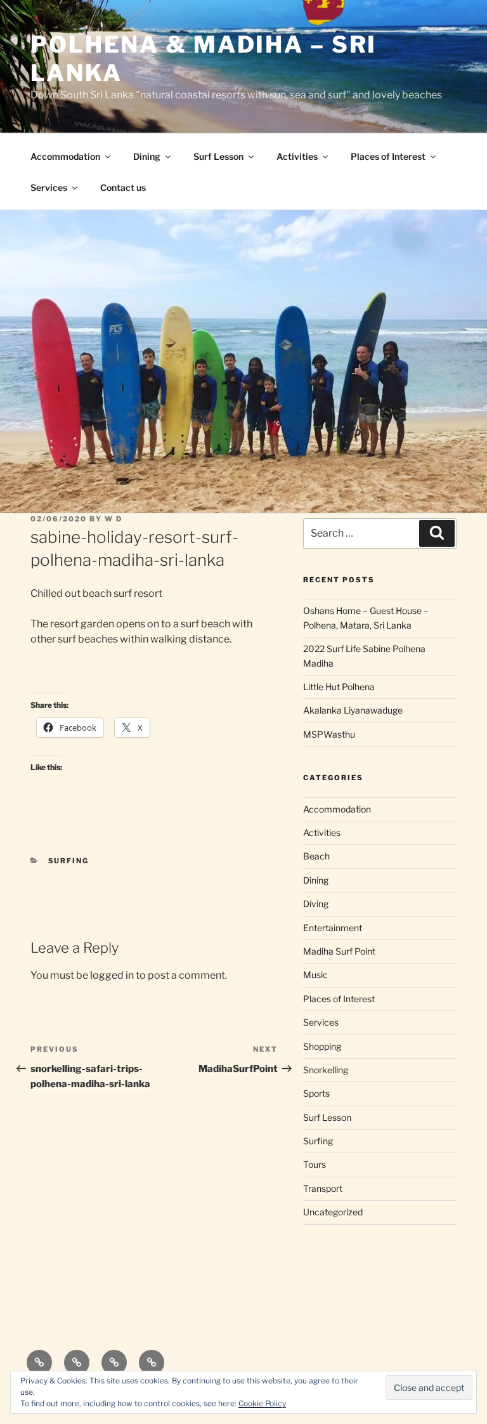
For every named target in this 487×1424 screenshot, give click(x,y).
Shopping (322, 1046)
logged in (112, 975)
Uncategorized (333, 1211)
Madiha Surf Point (339, 951)
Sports (316, 1093)
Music (315, 974)
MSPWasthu (329, 734)
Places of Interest (388, 156)
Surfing (68, 860)
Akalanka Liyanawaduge (353, 710)
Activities (297, 156)
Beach (316, 856)
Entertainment (332, 927)
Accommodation (65, 156)
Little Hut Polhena (339, 686)
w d (113, 518)
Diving (315, 903)
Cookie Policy (262, 1403)
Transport (322, 1188)
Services (48, 187)
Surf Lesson (218, 156)
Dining (146, 156)
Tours (314, 1164)
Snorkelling (325, 1069)
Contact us (123, 187)
